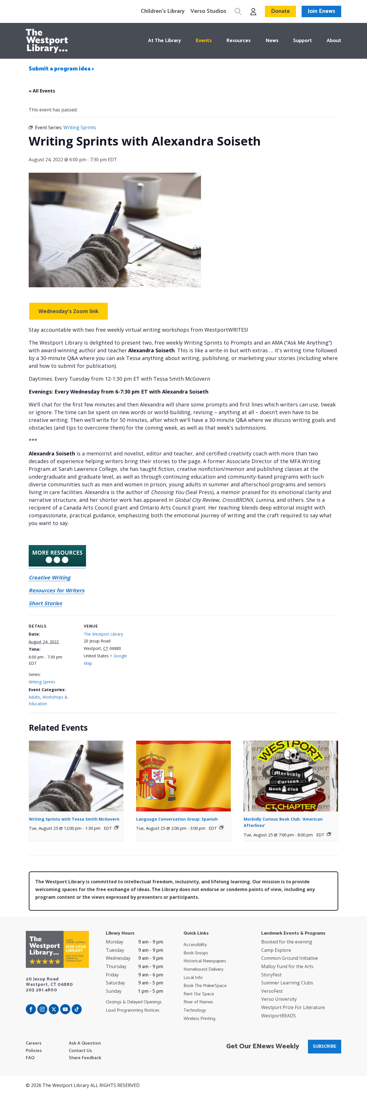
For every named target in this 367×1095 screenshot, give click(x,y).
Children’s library (163, 11)
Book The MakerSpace (205, 986)
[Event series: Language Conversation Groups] (221, 827)
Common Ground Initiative (289, 958)
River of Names (198, 1002)
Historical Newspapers (205, 961)
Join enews (321, 11)
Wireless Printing (199, 1019)
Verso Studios (208, 11)
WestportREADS (278, 1016)
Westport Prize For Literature (293, 1007)
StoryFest (271, 975)
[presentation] (76, 776)
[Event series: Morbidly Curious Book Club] (329, 834)
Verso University (279, 999)
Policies (34, 1051)
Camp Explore (276, 950)
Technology (195, 1010)
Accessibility (195, 945)
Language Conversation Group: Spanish (177, 819)
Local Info (193, 978)
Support (302, 40)
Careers (34, 1043)
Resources (238, 40)
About (334, 40)
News (272, 40)
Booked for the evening (286, 942)
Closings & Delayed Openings (134, 1002)
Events (204, 40)
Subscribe (324, 1046)
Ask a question (85, 1043)
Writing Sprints (42, 682)
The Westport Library (103, 634)
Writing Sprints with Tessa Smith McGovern (74, 819)
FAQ (30, 1058)
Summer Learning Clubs (287, 983)
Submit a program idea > (61, 69)
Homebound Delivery (203, 969)
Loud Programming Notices (132, 1010)
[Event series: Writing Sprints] (116, 827)
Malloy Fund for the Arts (287, 966)
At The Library (164, 40)
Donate (280, 11)
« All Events (42, 91)
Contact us (80, 1051)
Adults (34, 697)
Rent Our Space (199, 994)
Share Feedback (85, 1058)
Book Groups (196, 953)
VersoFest (272, 991)
